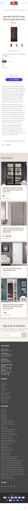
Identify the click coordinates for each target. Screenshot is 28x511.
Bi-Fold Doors (4, 416)
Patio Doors (3, 445)
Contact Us (3, 387)
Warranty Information (6, 393)
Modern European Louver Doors (8, 442)
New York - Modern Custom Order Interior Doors (12, 467)
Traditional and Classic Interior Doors (9, 456)
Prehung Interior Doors (6, 447)
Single (4, 61)
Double (9, 61)
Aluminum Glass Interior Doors (8, 478)
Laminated (8, 144)
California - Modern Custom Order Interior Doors (12, 460)
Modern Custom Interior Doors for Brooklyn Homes (12, 471)
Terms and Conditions (6, 396)
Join (24, 334)
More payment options (14, 82)
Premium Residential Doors (7, 449)
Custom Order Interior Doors (7, 422)
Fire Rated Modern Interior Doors (8, 429)
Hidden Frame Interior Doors (7, 431)
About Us (3, 385)
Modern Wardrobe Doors (6, 444)
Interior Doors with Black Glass (8, 433)
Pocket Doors (4, 411)
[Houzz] (14, 486)
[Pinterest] (8, 486)
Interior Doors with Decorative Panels (9, 435)
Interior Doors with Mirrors (7, 438)
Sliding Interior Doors (6, 454)
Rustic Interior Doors (5, 451)
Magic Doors (4, 418)
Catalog (2, 382)
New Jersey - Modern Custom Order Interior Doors (12, 465)
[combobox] (7, 67)
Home (2, 10)
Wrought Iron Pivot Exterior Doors (9, 458)
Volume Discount (5, 402)
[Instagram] (11, 486)
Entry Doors (3, 425)
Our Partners (4, 389)
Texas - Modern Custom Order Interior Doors (11, 462)
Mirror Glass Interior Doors (7, 476)
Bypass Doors (4, 415)
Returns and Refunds (5, 398)
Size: (3, 65)
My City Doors (15, 495)
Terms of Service (4, 394)
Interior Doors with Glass (6, 436)
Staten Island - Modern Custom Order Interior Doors (12, 469)
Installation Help (4, 384)
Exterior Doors (4, 427)
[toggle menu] (1, 3)
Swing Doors (4, 409)
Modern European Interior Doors (8, 440)
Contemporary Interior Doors (7, 420)
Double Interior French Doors (7, 424)
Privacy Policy (4, 400)
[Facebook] (5, 486)
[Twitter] (2, 486)
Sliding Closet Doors (5, 453)
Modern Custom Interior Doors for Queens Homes (12, 473)
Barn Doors (3, 413)
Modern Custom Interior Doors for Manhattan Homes (13, 474)
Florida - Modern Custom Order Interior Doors (11, 464)
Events (2, 391)
